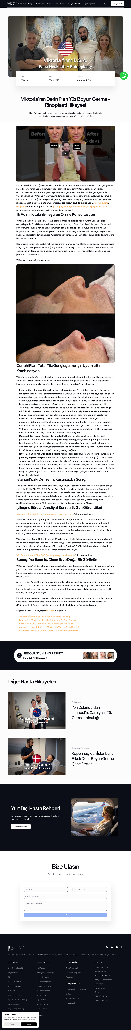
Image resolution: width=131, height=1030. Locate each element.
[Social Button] (107, 947)
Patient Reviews (101, 971)
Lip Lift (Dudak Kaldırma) (17, 1000)
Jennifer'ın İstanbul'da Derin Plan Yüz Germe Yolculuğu (45, 616)
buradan (50, 610)
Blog (97, 992)
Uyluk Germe (42, 1009)
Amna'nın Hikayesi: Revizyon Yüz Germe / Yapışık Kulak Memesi (49, 627)
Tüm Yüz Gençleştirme (16, 995)
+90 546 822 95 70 (102, 975)
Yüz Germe (12, 991)
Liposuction (41, 1000)
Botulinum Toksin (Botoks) (76, 989)
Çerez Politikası (101, 1000)
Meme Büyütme (43, 977)
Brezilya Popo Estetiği (45, 972)
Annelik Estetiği (43, 1004)
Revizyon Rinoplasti (73, 972)
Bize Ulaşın (99, 984)
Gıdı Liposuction (14, 986)
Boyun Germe (13, 1004)
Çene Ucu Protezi (14, 982)
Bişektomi (12, 977)
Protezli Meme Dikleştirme (47, 986)
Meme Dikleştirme (44, 982)
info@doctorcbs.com (103, 980)
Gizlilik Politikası (101, 996)
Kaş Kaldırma (13, 972)
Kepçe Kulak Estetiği (16, 1009)
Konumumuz (99, 988)
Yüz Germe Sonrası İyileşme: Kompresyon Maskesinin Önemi (45, 514)
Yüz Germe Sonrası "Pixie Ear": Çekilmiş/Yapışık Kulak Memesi (46, 555)
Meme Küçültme (43, 991)
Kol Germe (41, 968)
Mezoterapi (70, 1003)
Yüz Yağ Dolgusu (72, 998)
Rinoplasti (69, 977)
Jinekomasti (41, 995)
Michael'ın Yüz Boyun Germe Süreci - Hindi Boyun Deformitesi (48, 630)
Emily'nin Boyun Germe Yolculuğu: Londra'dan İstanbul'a (46, 623)
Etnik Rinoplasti (72, 968)
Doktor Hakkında (101, 967)
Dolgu (68, 994)
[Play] (65, 153)
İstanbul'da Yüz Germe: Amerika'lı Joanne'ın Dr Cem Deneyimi (48, 620)
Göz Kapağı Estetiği (15, 968)
